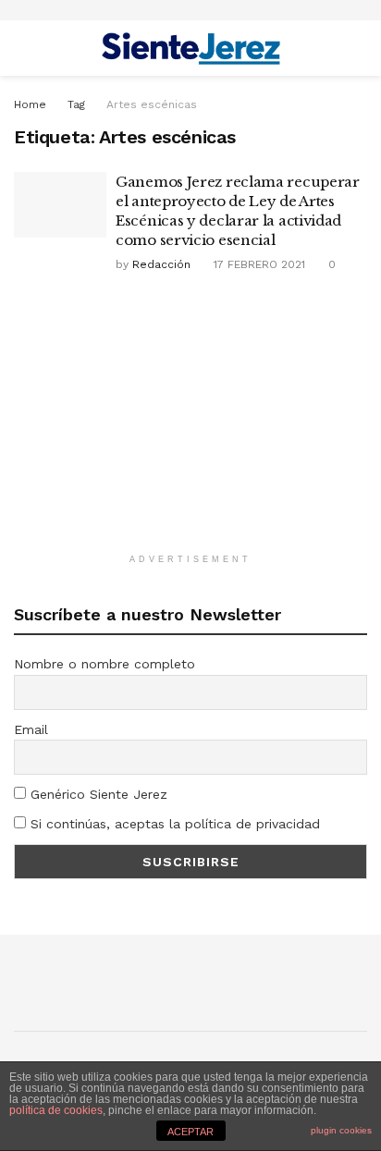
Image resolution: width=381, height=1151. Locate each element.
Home (30, 104)
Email (31, 729)
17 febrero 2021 (257, 264)
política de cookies (56, 1110)
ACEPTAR (190, 1131)
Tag (76, 104)
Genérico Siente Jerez (96, 794)
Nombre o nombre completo (104, 663)
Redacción (161, 264)
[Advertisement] (190, 422)
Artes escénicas (151, 104)
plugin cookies (341, 1130)
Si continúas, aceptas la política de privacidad (173, 823)
